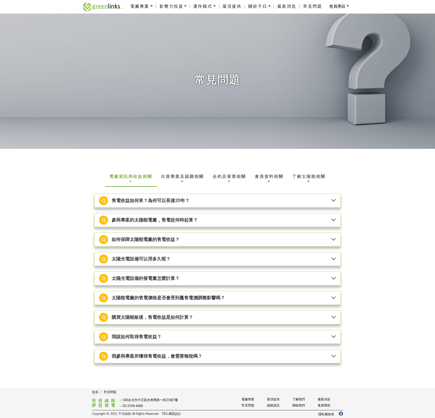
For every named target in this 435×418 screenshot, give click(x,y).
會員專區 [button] (337, 7)
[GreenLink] (102, 6)
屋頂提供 (232, 7)
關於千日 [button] (257, 7)
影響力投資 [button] (171, 7)
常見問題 (312, 7)
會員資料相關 (269, 176)
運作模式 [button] (202, 7)
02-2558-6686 (133, 406)
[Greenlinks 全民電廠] (339, 414)
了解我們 (298, 399)
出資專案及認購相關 (182, 176)
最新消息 (286, 7)
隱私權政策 (326, 414)
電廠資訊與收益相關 (130, 176)
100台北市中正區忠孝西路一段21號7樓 (150, 400)
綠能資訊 (273, 405)
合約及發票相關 (229, 176)
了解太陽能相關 (309, 176)
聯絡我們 (298, 405)
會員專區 (324, 405)
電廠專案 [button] (139, 7)
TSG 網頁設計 (171, 414)
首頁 (95, 392)
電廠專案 (248, 399)
